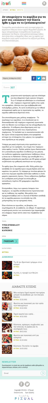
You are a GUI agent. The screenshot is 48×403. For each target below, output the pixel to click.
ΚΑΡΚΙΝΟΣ (7, 230)
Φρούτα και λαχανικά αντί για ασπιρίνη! (24, 338)
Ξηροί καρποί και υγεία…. (24, 317)
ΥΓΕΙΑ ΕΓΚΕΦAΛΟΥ (11, 225)
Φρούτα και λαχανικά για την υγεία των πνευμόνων (24, 306)
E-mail (43, 78)
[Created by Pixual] (24, 397)
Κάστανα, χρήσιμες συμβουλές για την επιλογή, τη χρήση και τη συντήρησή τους (24, 328)
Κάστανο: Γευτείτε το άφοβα (24, 349)
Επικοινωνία (18, 392)
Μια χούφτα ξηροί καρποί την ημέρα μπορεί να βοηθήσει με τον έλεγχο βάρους (24, 296)
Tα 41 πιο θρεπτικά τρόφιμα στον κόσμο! (24, 265)
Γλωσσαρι (9, 241)
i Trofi (6, 3)
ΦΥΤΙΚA (13, 10)
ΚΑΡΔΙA (5, 228)
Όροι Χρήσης (29, 392)
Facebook (34, 78)
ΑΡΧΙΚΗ (5, 10)
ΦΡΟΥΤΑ (20, 10)
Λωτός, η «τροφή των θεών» (24, 276)
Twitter (38, 78)
